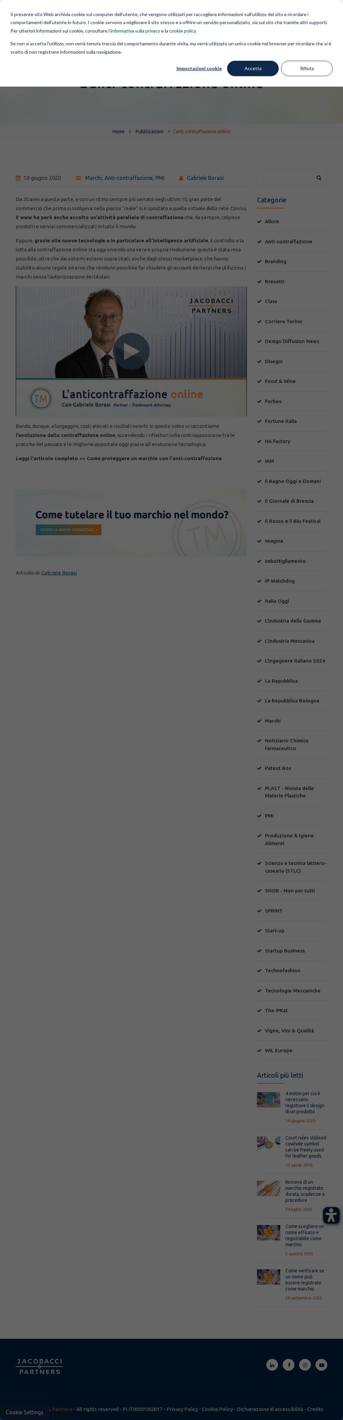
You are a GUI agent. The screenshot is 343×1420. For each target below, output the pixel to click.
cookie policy (182, 31)
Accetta (253, 68)
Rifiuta (307, 68)
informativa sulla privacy (135, 31)
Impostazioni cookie (199, 68)
